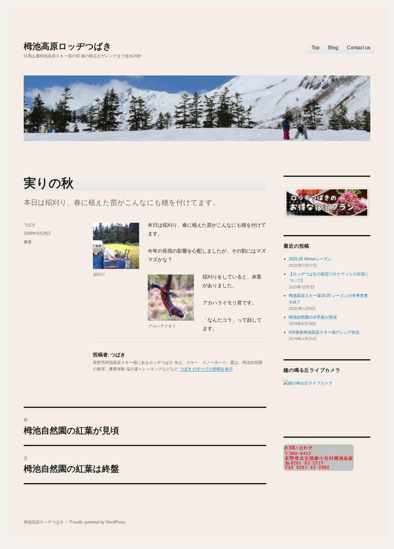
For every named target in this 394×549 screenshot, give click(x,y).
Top (316, 47)
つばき (30, 224)
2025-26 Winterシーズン (310, 259)
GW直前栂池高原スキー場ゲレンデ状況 (324, 332)
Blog (333, 47)
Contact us (358, 47)
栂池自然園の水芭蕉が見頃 (313, 317)
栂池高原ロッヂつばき (68, 46)
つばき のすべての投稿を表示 (206, 369)
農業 (28, 242)
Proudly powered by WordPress (98, 522)
